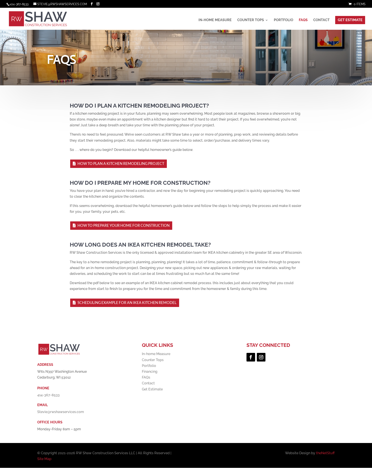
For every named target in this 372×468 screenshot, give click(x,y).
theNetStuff (325, 453)
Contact (321, 20)
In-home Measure (156, 354)
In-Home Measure (215, 20)
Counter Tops (250, 20)
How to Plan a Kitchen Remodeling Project (121, 163)
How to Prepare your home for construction (124, 225)
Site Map (44, 459)
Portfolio (283, 20)
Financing (149, 371)
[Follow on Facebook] (250, 357)
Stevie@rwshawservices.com (60, 412)
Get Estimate (350, 20)
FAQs (303, 20)
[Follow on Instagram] (261, 357)
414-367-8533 (19, 4)
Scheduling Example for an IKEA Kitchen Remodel (127, 302)
